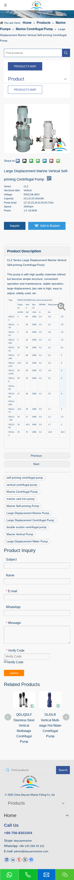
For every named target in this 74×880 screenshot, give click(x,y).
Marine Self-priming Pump (23, 505)
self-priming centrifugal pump (25, 477)
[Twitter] (24, 859)
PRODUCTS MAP (25, 66)
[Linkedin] (6, 859)
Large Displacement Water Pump (27, 541)
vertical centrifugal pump (22, 484)
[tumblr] (18, 859)
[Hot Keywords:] (66, 53)
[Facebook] (31, 859)
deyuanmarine (23, 840)
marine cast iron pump (21, 498)
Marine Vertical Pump (20, 534)
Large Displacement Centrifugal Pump (30, 520)
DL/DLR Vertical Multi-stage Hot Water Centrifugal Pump (50, 725)
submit (14, 673)
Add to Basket (50, 225)
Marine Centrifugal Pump (22, 491)
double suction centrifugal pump (26, 527)
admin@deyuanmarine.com (31, 851)
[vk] (12, 859)
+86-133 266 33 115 (31, 846)
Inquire (15, 225)
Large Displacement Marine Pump (28, 513)
